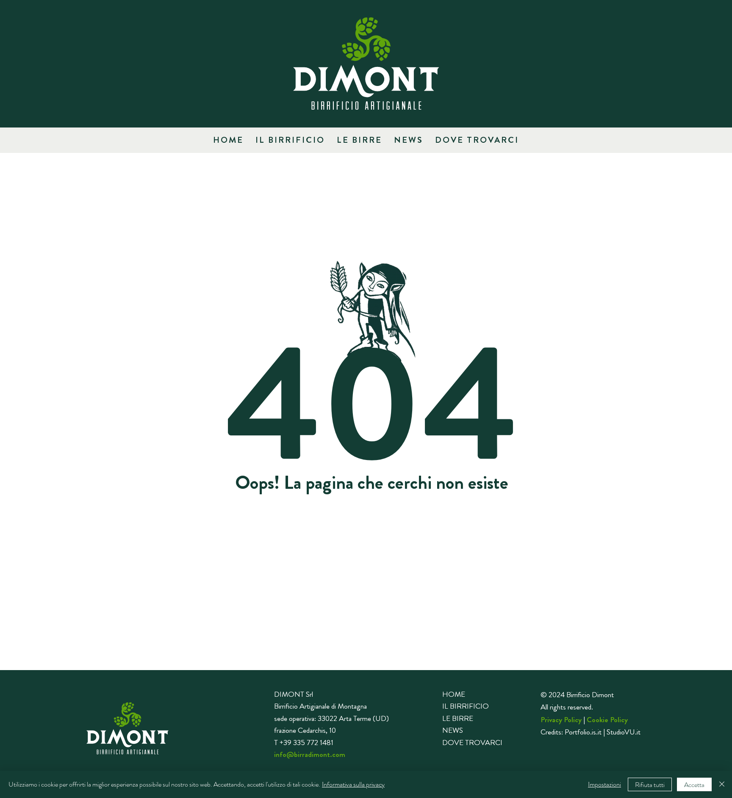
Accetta (694, 785)
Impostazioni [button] (604, 784)
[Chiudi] (722, 784)
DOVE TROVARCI (472, 742)
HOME (453, 694)
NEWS (452, 730)
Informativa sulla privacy (353, 784)
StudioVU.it (623, 731)
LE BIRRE (457, 718)
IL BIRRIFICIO (465, 706)
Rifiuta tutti (650, 785)
